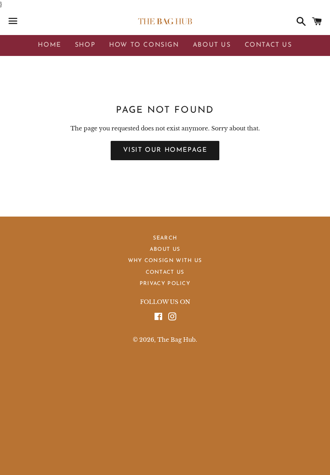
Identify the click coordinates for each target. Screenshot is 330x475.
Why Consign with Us (165, 260)
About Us (212, 45)
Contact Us (268, 45)
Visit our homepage (165, 150)
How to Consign (144, 45)
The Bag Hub (176, 339)
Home (49, 45)
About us (165, 249)
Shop (85, 45)
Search (165, 238)
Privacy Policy (165, 283)
